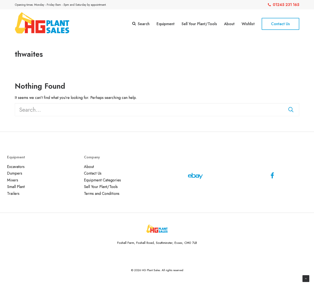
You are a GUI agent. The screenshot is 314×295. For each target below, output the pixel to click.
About (229, 24)
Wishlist (248, 24)
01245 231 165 (286, 4)
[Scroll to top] (305, 278)
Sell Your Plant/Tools (199, 24)
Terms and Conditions (101, 193)
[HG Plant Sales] (42, 22)
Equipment (166, 24)
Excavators (16, 166)
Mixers (12, 180)
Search (144, 24)
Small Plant (16, 186)
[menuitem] (283, 4)
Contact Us (92, 173)
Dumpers (14, 173)
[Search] (157, 109)
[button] (291, 109)
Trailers (13, 193)
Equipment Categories (102, 180)
